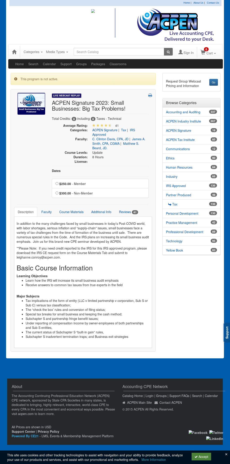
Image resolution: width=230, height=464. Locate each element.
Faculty (46, 212)
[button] (150, 95)
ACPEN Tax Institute (180, 139)
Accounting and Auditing (183, 112)
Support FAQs (179, 395)
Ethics (170, 158)
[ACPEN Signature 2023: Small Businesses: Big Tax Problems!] (31, 103)
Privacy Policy (48, 431)
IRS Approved (176, 185)
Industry (171, 176)
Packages (98, 64)
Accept (203, 456)
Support (66, 64)
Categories (32, 51)
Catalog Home (132, 395)
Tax (123, 130)
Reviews (128, 212)
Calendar (49, 64)
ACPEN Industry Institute (183, 121)
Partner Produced (178, 195)
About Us (198, 2)
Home (187, 2)
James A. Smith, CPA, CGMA (118, 141)
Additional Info (101, 212)
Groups (81, 64)
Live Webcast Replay (66, 95)
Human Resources (179, 167)
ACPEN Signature (104, 130)
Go (213, 82)
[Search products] (168, 52)
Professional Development (184, 232)
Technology (174, 241)
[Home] (14, 51)
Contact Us (213, 2)
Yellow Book (174, 250)
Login (149, 395)
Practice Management (181, 222)
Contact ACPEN (170, 402)
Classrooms (118, 64)
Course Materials (71, 212)
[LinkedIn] (214, 438)
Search (33, 64)
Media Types (56, 51)
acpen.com (26, 413)
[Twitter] (216, 432)
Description (26, 212)
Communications (178, 149)
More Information (154, 459)
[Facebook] (198, 432)
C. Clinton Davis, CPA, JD (110, 139)
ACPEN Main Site (139, 402)
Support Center (23, 431)
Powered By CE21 (26, 436)
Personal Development (182, 213)
